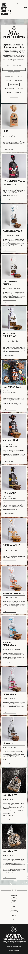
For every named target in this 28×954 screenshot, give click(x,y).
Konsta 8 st (18, 92)
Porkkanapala (18, 80)
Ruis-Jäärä (8, 80)
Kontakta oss (14, 902)
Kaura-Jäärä (20, 76)
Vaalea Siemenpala (9, 88)
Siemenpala (20, 88)
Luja (8, 65)
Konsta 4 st (14, 96)
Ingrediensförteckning (9, 149)
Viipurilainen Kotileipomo (14, 898)
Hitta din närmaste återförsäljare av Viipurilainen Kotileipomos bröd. (14, 59)
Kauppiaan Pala (9, 76)
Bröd (14, 901)
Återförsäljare (14, 909)
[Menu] (25, 8)
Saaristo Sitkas (7, 69)
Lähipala (9, 92)
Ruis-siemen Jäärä (17, 65)
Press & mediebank (14, 911)
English (14, 919)
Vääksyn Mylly (14, 910)
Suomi (14, 918)
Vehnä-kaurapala (14, 84)
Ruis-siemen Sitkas (19, 69)
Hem (14, 897)
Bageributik (14, 900)
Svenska (14, 920)
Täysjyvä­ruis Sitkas (14, 73)
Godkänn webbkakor (14, 950)
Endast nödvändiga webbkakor (14, 946)
